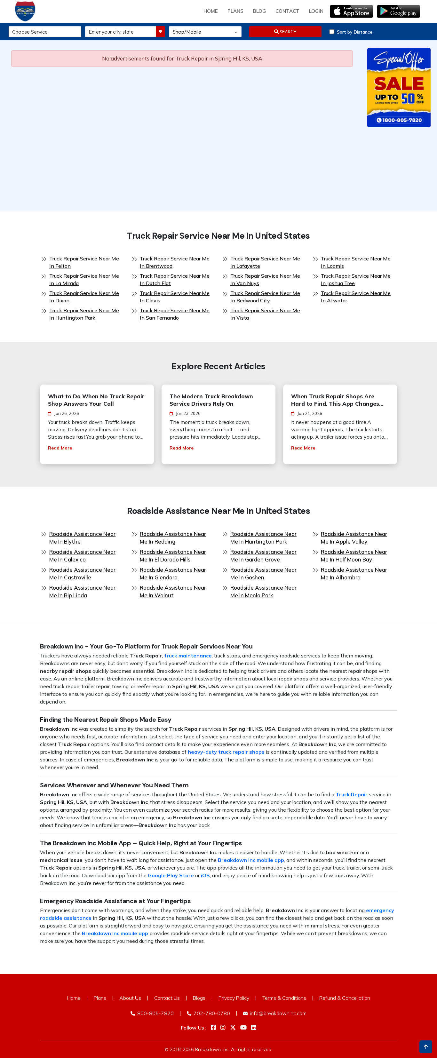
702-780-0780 (211, 1013)
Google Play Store (171, 875)
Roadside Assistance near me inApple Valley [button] (354, 537)
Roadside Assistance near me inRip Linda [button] (82, 591)
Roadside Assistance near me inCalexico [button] (82, 555)
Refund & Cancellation (344, 998)
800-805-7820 (155, 1013)
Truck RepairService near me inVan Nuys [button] (265, 279)
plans (235, 11)
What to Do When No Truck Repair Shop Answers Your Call (96, 400)
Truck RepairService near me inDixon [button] (84, 297)
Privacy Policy (234, 998)
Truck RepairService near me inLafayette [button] (265, 262)
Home (210, 11)
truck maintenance (188, 655)
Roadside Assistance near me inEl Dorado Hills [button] (173, 555)
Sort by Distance (354, 32)
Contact (287, 11)
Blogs (199, 998)
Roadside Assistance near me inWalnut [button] (173, 591)
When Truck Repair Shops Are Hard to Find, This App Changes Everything (335, 400)
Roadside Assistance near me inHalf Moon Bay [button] (354, 555)
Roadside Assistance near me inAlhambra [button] (354, 573)
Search (288, 32)
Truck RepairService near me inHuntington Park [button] (84, 314)
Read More (60, 448)
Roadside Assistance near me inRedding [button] (173, 537)
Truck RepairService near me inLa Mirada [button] (84, 279)
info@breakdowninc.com (277, 1013)
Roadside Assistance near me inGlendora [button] (173, 573)
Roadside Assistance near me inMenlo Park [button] (263, 591)
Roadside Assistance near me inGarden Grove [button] (263, 555)
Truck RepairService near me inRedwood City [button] (265, 297)
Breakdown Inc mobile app (251, 860)
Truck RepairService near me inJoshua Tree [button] (356, 279)
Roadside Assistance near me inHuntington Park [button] (263, 537)
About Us (130, 998)
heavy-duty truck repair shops (226, 752)
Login (316, 11)
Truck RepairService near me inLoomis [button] (356, 262)
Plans (100, 998)
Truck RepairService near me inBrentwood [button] (175, 262)
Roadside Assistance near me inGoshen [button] (263, 573)
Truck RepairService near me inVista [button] (265, 314)
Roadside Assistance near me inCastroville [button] (82, 573)
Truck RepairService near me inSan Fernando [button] (175, 314)
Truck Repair (352, 794)
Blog (259, 11)
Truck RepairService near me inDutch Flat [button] (175, 279)
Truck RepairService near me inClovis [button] (175, 297)
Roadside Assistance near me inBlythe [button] (82, 537)
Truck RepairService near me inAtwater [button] (356, 297)
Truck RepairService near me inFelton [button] (84, 262)
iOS (205, 875)
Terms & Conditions (284, 998)
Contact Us (167, 998)
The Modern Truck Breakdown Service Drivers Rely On (211, 400)
